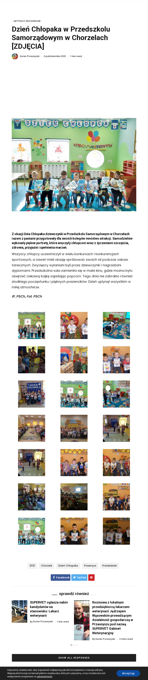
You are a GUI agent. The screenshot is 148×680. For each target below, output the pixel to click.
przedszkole (109, 565)
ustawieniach (44, 676)
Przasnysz (90, 565)
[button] (71, 645)
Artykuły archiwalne (27, 21)
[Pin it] (91, 577)
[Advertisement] (74, 91)
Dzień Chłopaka (68, 565)
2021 (32, 565)
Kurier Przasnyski (29, 56)
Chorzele (46, 565)
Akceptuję (128, 673)
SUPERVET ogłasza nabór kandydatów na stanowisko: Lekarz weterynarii (49, 608)
